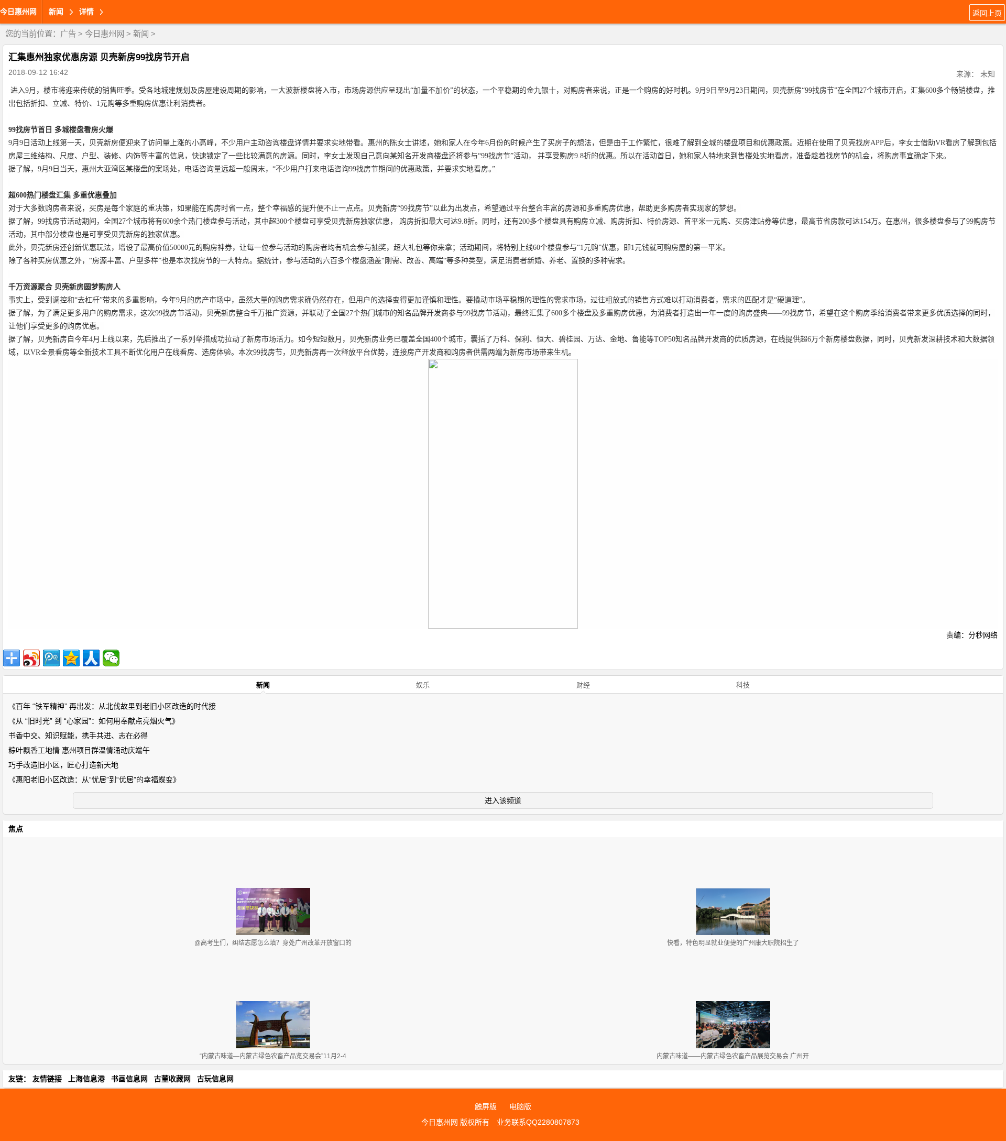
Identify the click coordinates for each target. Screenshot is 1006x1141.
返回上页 (987, 13)
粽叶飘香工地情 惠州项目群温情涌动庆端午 (79, 750)
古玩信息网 (215, 1078)
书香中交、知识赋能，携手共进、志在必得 (78, 735)
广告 (68, 33)
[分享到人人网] (91, 658)
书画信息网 (129, 1078)
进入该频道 (503, 800)
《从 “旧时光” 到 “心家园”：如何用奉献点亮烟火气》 (93, 721)
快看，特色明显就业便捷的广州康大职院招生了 (733, 943)
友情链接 (47, 1078)
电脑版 (520, 1106)
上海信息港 (86, 1078)
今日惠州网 (18, 11)
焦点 (15, 829)
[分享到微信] (111, 658)
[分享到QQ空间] (71, 658)
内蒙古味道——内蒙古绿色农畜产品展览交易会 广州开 (733, 1056)
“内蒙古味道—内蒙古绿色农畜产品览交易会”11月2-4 (273, 1056)
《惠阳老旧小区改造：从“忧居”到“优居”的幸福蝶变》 (94, 779)
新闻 (141, 33)
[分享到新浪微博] (31, 658)
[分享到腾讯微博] (51, 658)
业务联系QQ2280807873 (538, 1122)
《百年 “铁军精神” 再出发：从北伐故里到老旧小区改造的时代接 (112, 706)
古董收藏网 (172, 1078)
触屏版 (486, 1106)
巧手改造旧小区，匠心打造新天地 (63, 765)
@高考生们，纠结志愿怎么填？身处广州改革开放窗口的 (273, 943)
